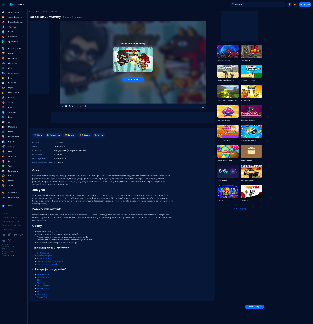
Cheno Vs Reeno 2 (224, 140)
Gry (30, 12)
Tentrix (220, 200)
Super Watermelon (225, 160)
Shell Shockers (43, 285)
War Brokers (245, 60)
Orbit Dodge (222, 180)
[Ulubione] (295, 4)
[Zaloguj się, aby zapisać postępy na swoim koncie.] (81, 106)
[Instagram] (10, 235)
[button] (13, 12)
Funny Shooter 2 (44, 258)
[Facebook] (4, 235)
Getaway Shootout (248, 80)
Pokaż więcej (240, 208)
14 (66, 106)
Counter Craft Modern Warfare (228, 100)
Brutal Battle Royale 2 (226, 80)
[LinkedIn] (16, 235)
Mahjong (41, 283)
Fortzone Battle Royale (47, 264)
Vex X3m (244, 200)
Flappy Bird (42, 297)
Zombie (71, 135)
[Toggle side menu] (3, 4)
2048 (39, 280)
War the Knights (44, 255)
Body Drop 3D (43, 253)
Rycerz (100, 135)
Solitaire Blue (43, 274)
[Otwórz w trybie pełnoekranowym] (202, 106)
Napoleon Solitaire (248, 120)
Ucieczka (86, 135)
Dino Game (42, 294)
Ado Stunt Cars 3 (247, 180)
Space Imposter (224, 60)
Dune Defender (246, 160)
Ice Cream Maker (224, 120)
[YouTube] (4, 241)
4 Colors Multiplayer (248, 140)
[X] (10, 241)
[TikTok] (21, 235)
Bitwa (37, 12)
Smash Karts (43, 288)
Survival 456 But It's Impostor (50, 261)
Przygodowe (55, 135)
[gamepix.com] (18, 4)
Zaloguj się (305, 4)
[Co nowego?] (289, 4)
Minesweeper (43, 277)
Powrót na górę (255, 307)
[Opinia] (86, 106)
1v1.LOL (40, 291)
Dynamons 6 (246, 100)
